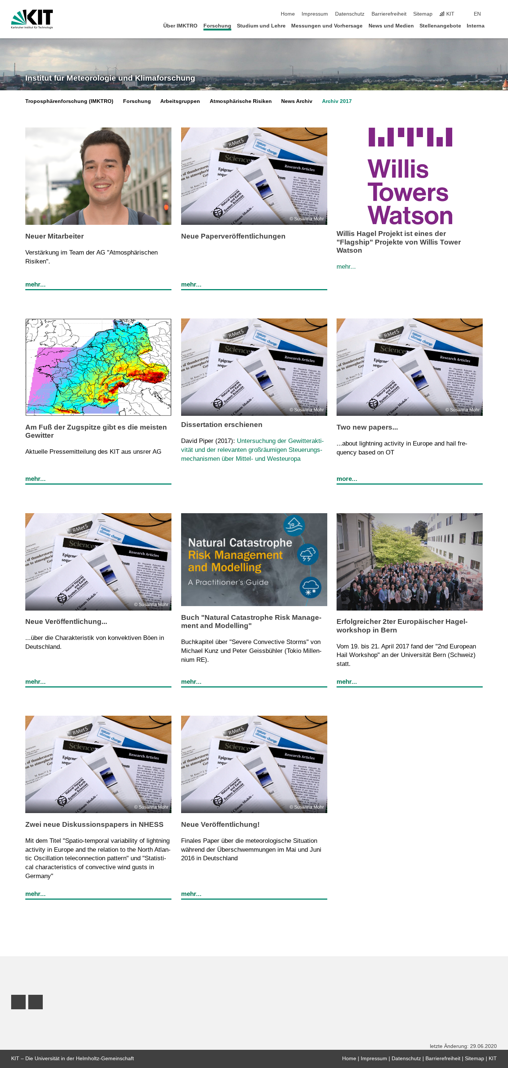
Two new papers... (367, 427)
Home (288, 14)
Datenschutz (349, 14)
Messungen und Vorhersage (327, 26)
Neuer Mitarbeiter (54, 236)
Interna (476, 26)
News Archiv (296, 101)
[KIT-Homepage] (32, 19)
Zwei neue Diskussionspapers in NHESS (94, 824)
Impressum (315, 14)
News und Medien (391, 26)
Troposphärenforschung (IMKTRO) (69, 101)
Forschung (217, 26)
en (477, 14)
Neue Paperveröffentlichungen (233, 236)
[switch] (494, 14)
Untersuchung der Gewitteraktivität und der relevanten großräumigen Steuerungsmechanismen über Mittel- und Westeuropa (252, 449)
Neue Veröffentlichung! (220, 824)
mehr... (35, 284)
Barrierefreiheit (389, 14)
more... (347, 478)
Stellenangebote (440, 26)
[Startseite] (494, 25)
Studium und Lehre (261, 26)
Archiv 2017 (337, 101)
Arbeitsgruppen (180, 101)
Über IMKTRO (180, 26)
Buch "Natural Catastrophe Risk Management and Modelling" (251, 622)
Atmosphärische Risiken (241, 101)
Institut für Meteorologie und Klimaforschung (110, 78)
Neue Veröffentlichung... (66, 621)
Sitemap (423, 14)
